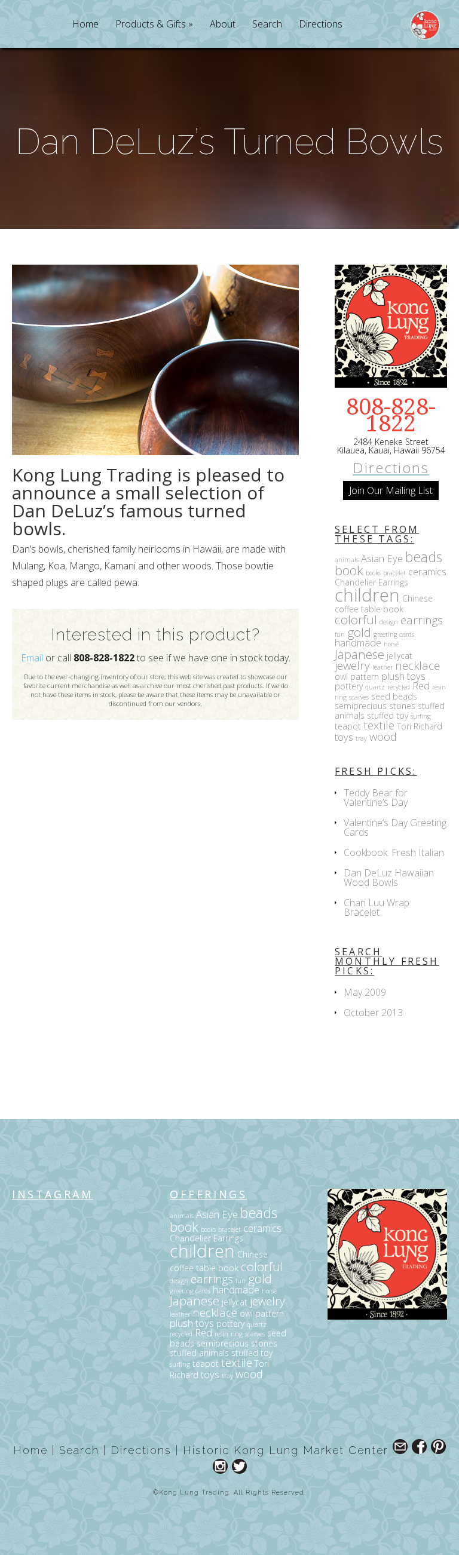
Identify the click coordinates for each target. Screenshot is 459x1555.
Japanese (359, 654)
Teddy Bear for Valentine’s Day (376, 797)
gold (359, 632)
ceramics (427, 571)
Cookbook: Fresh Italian (394, 852)
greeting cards (394, 634)
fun (340, 634)
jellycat (399, 655)
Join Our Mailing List (391, 490)
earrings (421, 619)
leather (382, 667)
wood (383, 736)
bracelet (394, 573)
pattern (364, 676)
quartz (375, 687)
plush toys (403, 676)
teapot (348, 726)
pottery (349, 686)
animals (347, 560)
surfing (421, 716)
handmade (358, 642)
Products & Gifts (150, 24)
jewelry (352, 665)
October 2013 (373, 1012)
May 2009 (365, 992)
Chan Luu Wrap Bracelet (376, 907)
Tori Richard (419, 726)
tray (361, 738)
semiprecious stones (375, 705)
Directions (320, 24)
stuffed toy (387, 715)
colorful (356, 619)
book (349, 570)
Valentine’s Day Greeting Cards (395, 827)
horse (391, 644)
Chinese (417, 598)
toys (344, 737)
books (373, 573)
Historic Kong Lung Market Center (285, 1450)
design (389, 622)
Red (421, 685)
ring (341, 697)
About (222, 24)
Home (85, 24)
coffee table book (369, 609)
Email (32, 657)
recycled (398, 687)
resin (439, 687)
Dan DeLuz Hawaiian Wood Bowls (389, 877)
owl (341, 676)
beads (423, 556)
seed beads (394, 696)
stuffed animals (199, 1352)
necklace (417, 665)
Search (267, 24)
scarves (359, 697)
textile (378, 724)
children (367, 595)
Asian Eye (382, 558)
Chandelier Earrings (371, 582)
